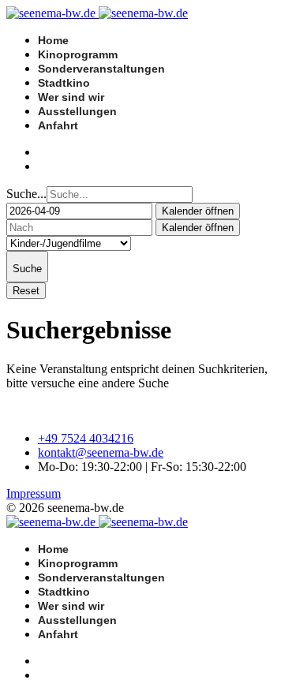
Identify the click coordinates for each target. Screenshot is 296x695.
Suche (27, 269)
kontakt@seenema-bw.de (100, 452)
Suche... (26, 193)
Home (53, 40)
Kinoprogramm (78, 54)
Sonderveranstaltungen (101, 68)
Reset (26, 291)
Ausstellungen (77, 111)
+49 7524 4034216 (85, 438)
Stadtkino (64, 83)
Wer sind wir (71, 97)
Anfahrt (58, 125)
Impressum (33, 493)
